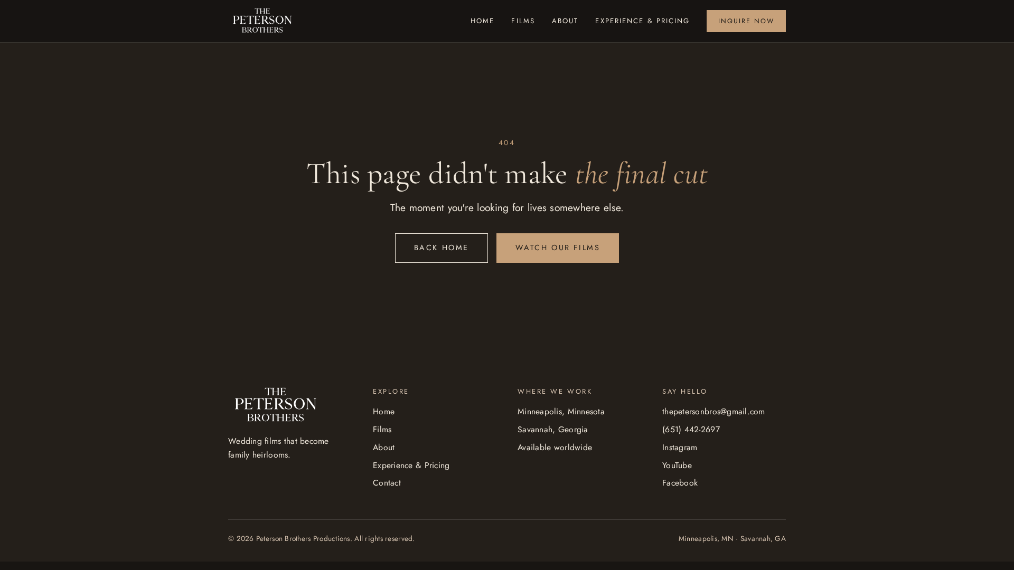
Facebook (680, 483)
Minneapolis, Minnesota (561, 411)
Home (482, 21)
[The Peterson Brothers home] (262, 21)
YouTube (677, 465)
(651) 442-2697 (691, 429)
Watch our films (557, 247)
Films (523, 21)
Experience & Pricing (642, 21)
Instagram (679, 447)
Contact (387, 483)
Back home (441, 247)
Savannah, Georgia (553, 429)
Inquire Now (746, 21)
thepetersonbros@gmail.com (713, 411)
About (565, 21)
